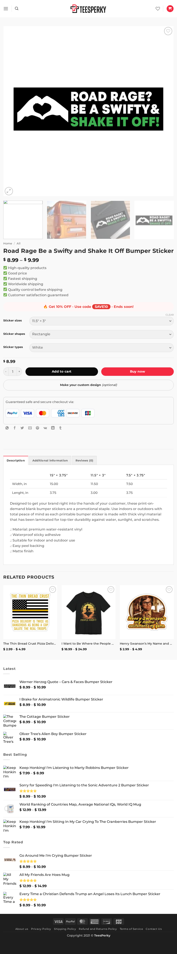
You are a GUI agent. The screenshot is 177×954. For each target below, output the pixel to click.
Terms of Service (131, 928)
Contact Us (154, 928)
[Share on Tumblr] (60, 427)
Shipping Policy (65, 928)
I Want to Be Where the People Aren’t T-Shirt (88, 643)
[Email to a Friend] (30, 427)
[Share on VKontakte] (45, 427)
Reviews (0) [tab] (84, 460)
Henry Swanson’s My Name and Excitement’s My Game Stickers (147, 643)
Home (7, 243)
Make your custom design (88, 385)
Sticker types (13, 347)
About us (21, 928)
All (19, 243)
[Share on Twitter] (22, 427)
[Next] (165, 111)
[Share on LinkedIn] (52, 427)
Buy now (137, 371)
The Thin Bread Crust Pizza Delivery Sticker (30, 643)
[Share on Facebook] (14, 427)
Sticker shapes (14, 333)
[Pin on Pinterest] (37, 427)
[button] (5, 8)
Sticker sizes (12, 320)
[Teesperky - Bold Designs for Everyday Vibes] (88, 8)
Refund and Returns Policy (98, 928)
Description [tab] (16, 460)
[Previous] (12, 111)
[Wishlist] (158, 8)
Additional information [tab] (50, 460)
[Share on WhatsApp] (7, 427)
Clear (170, 314)
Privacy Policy (41, 928)
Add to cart (62, 371)
